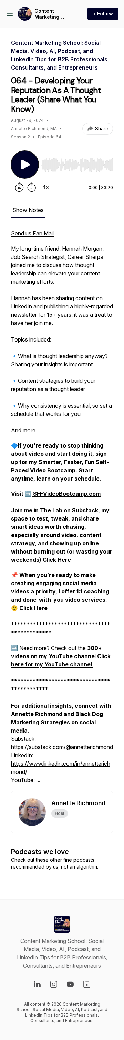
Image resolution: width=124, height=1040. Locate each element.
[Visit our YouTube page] (70, 984)
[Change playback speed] (46, 187)
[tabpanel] (62, 510)
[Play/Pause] (25, 164)
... (38, 780)
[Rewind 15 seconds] (19, 187)
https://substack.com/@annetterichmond (62, 747)
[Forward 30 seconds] (32, 187)
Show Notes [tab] (28, 210)
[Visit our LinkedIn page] (37, 984)
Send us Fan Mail (32, 233)
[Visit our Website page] (86, 984)
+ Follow (103, 14)
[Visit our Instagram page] (53, 984)
